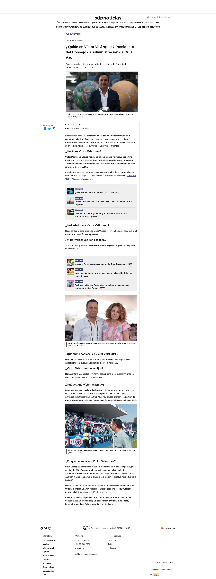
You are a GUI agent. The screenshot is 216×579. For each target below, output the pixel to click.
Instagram (112, 548)
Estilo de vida (104, 23)
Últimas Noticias (63, 23)
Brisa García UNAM (64, 27)
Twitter (110, 544)
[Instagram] (49, 528)
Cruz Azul (70, 40)
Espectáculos (147, 23)
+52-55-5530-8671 (82, 544)
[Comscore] (168, 528)
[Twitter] (49, 129)
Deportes (115, 23)
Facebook (112, 540)
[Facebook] (45, 129)
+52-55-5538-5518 (82, 540)
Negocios (124, 23)
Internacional (84, 23)
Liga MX (80, 40)
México (74, 23)
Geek (157, 23)
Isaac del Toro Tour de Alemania (91, 27)
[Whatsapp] (54, 129)
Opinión (94, 23)
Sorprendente (135, 23)
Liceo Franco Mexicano (149, 27)
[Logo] (108, 18)
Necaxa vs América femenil (122, 27)
